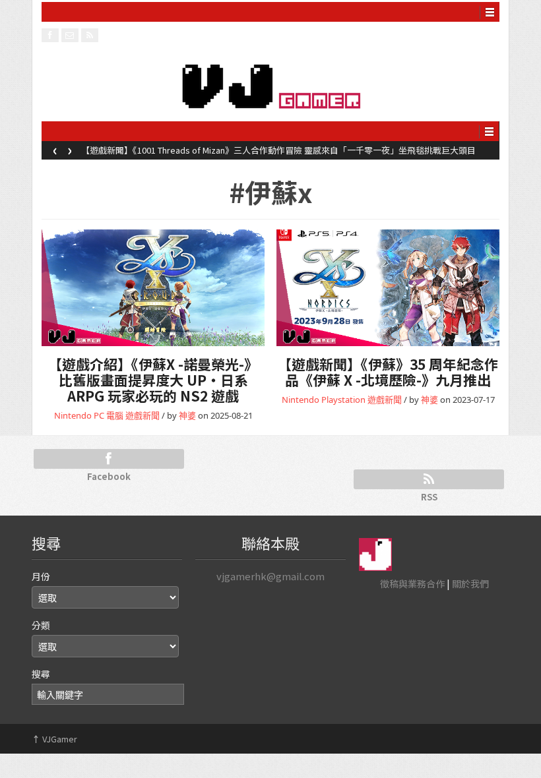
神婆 (187, 415)
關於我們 (470, 583)
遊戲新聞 (142, 415)
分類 (41, 625)
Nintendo (73, 415)
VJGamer (54, 739)
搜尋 (41, 673)
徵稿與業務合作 (412, 583)
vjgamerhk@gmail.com (270, 576)
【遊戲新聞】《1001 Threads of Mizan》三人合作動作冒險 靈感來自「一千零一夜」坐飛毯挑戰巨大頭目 (278, 150)
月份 (41, 576)
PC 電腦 (108, 415)
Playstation (343, 399)
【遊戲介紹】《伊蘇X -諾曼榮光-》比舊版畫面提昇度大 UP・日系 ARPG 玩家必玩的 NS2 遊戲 (153, 379)
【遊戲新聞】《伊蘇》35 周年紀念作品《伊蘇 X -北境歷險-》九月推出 (388, 372)
